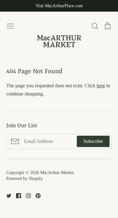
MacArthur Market (57, 172)
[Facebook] (16, 195)
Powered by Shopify (24, 178)
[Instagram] (26, 195)
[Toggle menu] (10, 25)
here (101, 85)
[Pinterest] (36, 195)
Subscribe (93, 141)
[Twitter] (6, 195)
